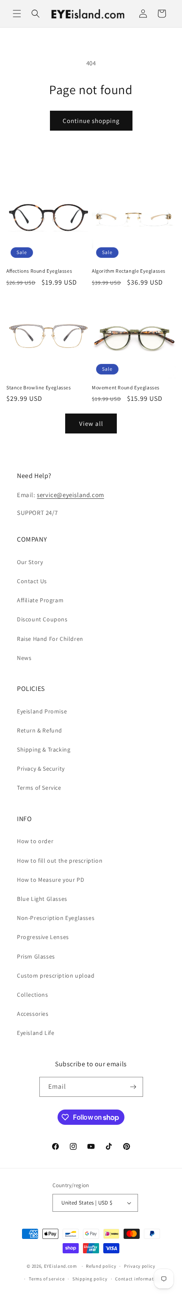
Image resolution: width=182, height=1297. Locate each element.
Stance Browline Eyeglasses (38, 387)
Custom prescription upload (56, 975)
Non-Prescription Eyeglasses (55, 918)
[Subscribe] (133, 1087)
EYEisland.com (60, 1266)
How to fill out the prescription (59, 860)
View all (91, 423)
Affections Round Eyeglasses (39, 271)
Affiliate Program (40, 600)
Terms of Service (39, 787)
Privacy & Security (41, 768)
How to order (35, 841)
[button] (17, 13)
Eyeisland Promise (42, 711)
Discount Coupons (42, 619)
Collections (32, 994)
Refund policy (101, 1266)
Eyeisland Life (35, 1033)
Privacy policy (139, 1266)
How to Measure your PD (50, 879)
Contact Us (32, 581)
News (24, 658)
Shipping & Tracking (43, 749)
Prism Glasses (36, 956)
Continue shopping (91, 121)
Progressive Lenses (43, 937)
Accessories (33, 1013)
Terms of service (46, 1279)
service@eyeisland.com (70, 495)
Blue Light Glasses (42, 899)
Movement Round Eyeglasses (126, 387)
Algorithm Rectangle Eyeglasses (128, 271)
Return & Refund (39, 730)
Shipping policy (90, 1279)
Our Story (30, 562)
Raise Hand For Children (50, 639)
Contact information (138, 1279)
